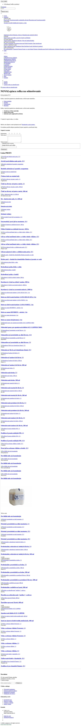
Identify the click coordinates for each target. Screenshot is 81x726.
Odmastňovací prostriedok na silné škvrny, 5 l (16, 342)
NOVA (5, 83)
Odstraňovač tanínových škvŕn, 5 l (12, 357)
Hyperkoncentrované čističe (21, 43)
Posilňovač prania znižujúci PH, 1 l (12, 433)
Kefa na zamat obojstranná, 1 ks (11, 320)
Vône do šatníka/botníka (28, 40)
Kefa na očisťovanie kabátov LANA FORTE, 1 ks (17, 304)
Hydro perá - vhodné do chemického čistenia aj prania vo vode (21, 259)
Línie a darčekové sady (9, 46)
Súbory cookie (7, 704)
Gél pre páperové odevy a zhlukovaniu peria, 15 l (17, 252)
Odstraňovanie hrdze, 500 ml (10, 380)
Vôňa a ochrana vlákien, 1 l (10, 643)
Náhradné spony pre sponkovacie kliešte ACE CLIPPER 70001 (21, 327)
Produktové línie (20, 46)
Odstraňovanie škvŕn (43, 49)
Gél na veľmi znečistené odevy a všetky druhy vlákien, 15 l (20, 236)
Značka (6, 81)
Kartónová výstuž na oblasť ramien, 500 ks (15, 282)
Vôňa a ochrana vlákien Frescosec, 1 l (13, 628)
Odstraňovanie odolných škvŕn (30, 35)
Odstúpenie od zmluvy (9, 693)
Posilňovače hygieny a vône (20, 23)
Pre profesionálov (8, 49)
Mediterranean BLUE (9, 62)
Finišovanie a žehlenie (54, 49)
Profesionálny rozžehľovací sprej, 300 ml (14, 587)
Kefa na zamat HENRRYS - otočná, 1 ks (14, 312)
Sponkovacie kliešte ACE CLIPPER (12, 613)
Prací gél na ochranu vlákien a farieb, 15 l (14, 448)
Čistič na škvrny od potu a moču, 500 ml (14, 191)
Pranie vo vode (26, 49)
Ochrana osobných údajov (10, 690)
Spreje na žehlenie (25, 37)
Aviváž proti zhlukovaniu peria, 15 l (12, 161)
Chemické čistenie (17, 49)
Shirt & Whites (7, 67)
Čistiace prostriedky (9, 43)
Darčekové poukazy (38, 46)
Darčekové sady (28, 46)
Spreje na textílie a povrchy (14, 37)
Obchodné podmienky (9, 689)
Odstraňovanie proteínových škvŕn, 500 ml (15, 410)
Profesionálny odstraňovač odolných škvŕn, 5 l (16, 546)
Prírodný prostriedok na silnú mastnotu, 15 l (15, 531)
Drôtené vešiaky (6, 214)
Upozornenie (7, 104)
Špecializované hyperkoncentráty (37, 20)
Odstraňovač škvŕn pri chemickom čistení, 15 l (16, 350)
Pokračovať (4, 149)
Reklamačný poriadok (9, 692)
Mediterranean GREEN (10, 59)
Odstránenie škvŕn (8, 35)
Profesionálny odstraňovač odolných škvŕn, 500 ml (17, 554)
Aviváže (6, 23)
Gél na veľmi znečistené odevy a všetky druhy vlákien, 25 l (20, 244)
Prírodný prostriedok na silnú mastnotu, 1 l (15, 524)
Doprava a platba (8, 701)
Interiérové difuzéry (17, 40)
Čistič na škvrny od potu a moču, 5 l (12, 184)
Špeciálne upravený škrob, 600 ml (12, 602)
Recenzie (6, 105)
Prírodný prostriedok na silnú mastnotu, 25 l (15, 539)
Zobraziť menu (4, 11)
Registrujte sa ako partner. (28, 124)
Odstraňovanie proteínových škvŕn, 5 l (13, 403)
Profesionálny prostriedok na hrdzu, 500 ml (15, 572)
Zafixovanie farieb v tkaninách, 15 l (12, 658)
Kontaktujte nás (8, 700)
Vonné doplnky (7, 40)
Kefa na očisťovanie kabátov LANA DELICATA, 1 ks (18, 297)
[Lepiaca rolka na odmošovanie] (9, 87)
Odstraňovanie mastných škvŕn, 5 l (12, 388)
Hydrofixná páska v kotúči (9, 274)
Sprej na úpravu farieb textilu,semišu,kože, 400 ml (17, 621)
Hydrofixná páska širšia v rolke (11, 267)
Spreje (5, 37)
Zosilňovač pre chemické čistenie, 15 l (13, 666)
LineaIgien (6, 65)
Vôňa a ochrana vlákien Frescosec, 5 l (13, 636)
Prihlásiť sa (18, 683)
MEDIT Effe (7, 73)
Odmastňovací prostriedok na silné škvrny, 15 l (16, 335)
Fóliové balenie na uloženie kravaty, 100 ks (15, 229)
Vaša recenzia (4, 142)
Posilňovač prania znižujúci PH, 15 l (13, 440)
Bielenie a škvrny (17, 35)
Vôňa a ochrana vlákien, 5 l (10, 651)
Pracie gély (6, 20)
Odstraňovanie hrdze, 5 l (9, 372)
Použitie (6, 102)
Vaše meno (3, 135)
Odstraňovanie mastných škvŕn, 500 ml (14, 395)
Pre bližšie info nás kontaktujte (11, 456)
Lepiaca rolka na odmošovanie (11, 84)
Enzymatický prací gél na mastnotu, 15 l (14, 221)
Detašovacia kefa (6, 206)
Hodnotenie (3, 133)
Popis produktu (7, 101)
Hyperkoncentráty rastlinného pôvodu (19, 20)
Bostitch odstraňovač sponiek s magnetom (14, 168)
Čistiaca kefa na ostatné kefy (10, 176)
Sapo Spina (6, 70)
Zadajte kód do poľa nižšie (8, 145)
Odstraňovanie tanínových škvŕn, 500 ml (14, 425)
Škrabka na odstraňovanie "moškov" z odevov (16, 595)
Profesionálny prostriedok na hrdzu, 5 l (13, 565)
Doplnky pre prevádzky (66, 49)
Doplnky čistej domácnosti (35, 43)
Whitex (5, 56)
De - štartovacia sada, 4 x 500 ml (11, 199)
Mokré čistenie (34, 49)
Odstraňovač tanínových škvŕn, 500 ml (13, 365)
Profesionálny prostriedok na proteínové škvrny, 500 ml (19, 580)
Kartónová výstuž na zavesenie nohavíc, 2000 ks (16, 289)
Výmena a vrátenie (8, 702)
